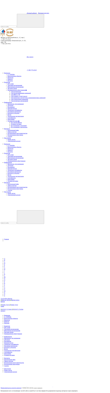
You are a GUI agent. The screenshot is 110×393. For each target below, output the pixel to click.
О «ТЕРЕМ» (11, 74)
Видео (9, 114)
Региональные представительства (17, 133)
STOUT (3, 311)
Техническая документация (16, 116)
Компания (7, 73)
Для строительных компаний (19, 99)
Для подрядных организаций (19, 101)
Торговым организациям (15, 85)
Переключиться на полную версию (11, 388)
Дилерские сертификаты (15, 110)
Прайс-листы (11, 139)
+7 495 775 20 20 (32, 70)
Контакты (7, 128)
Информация (8, 102)
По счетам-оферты (16, 122)
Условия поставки (13, 181)
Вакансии (10, 77)
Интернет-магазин (43, 13)
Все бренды (8, 298)
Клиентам (7, 82)
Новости (10, 79)
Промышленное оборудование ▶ (17, 90)
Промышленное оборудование (16, 161)
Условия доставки (16, 124)
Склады (10, 136)
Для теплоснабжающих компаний (21, 93)
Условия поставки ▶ (14, 121)
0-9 (4, 298)
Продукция (7, 138)
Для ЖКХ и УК (15, 94)
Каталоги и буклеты (13, 113)
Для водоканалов (16, 91)
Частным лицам (12, 88)
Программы (11, 119)
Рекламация (11, 107)
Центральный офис (13, 130)
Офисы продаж (12, 132)
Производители (12, 108)
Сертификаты (12, 118)
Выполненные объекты (14, 76)
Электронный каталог (14, 141)
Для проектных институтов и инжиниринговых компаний (28, 97)
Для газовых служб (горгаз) (19, 96)
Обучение (10, 105)
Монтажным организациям (16, 87)
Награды (10, 80)
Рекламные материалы (14, 111)
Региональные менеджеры (15, 135)
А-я (2, 298)
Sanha (2, 306)
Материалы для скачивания (16, 104)
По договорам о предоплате (19, 127)
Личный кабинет (31, 13)
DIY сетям (11, 84)
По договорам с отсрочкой (19, 125)
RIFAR (3, 301)
